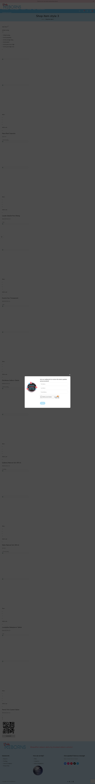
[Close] (69, 374)
